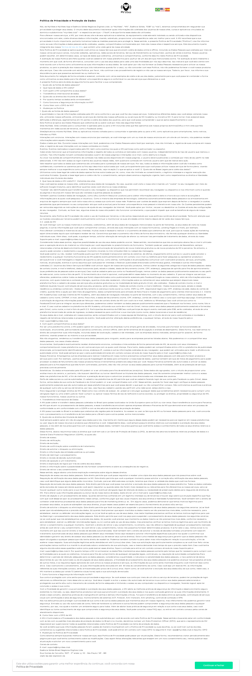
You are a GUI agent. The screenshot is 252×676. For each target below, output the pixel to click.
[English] (162, 9)
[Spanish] (167, 9)
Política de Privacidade (29, 666)
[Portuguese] (157, 9)
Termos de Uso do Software (123, 394)
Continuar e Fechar (213, 665)
